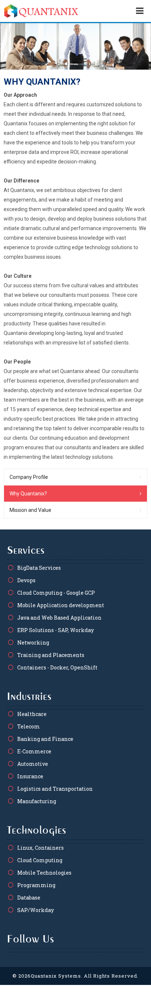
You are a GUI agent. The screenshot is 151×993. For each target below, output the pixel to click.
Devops (26, 580)
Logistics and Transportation (55, 788)
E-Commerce (34, 751)
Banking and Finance (45, 738)
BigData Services (39, 567)
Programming (36, 885)
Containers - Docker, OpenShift (57, 667)
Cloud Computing (39, 860)
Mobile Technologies (44, 872)
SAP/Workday (35, 910)
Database (28, 897)
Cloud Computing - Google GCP (56, 592)
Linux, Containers (40, 847)
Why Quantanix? (28, 493)
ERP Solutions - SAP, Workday (55, 630)
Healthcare (32, 713)
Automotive (32, 763)
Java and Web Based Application (59, 617)
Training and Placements (50, 654)
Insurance (30, 776)
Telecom (28, 726)
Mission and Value (30, 510)
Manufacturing (36, 801)
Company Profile (29, 477)
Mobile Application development (60, 605)
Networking (33, 642)
